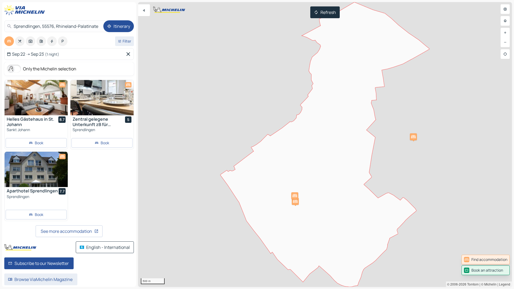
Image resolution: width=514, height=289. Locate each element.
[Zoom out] (505, 42)
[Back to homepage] (25, 10)
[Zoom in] (505, 32)
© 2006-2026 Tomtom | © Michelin (472, 284)
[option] (9, 41)
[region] (325, 144)
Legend (504, 284)
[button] (413, 136)
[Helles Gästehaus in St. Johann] (36, 97)
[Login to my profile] (505, 9)
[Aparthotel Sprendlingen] (36, 169)
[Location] (505, 54)
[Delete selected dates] (129, 54)
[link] (486, 259)
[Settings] (505, 21)
